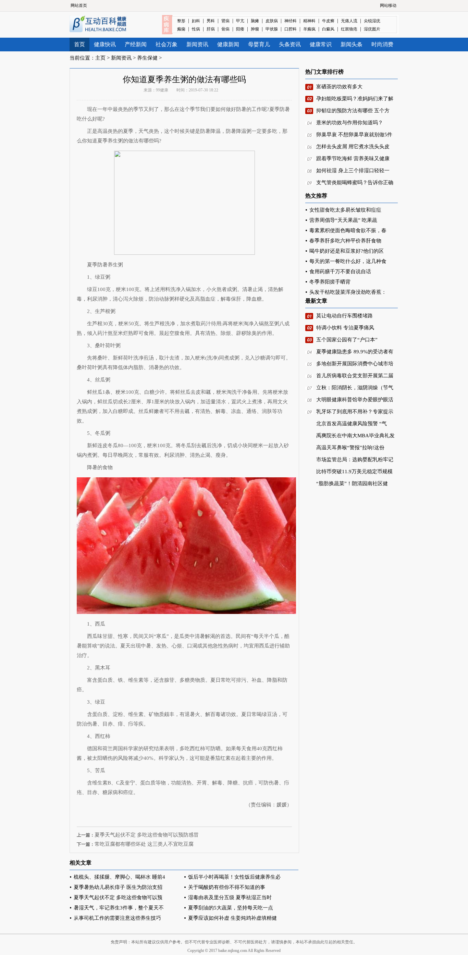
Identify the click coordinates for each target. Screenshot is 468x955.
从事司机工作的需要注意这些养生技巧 (117, 918)
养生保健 (147, 58)
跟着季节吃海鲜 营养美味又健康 (353, 158)
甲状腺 (272, 29)
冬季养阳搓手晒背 (329, 282)
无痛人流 (349, 20)
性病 (196, 29)
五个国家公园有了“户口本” (347, 339)
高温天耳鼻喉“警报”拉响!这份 (350, 447)
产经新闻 (136, 44)
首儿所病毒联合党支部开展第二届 (354, 375)
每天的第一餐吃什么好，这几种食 (347, 261)
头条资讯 (290, 44)
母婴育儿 (259, 44)
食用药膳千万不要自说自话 (340, 271)
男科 (211, 20)
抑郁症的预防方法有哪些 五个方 (353, 110)
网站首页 (79, 5)
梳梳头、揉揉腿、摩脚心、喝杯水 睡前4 (119, 877)
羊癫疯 (309, 29)
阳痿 (240, 29)
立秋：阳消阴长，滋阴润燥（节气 (354, 387)
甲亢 (240, 20)
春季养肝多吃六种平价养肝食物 (345, 240)
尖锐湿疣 (372, 20)
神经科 (290, 20)
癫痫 (181, 29)
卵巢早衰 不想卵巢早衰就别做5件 (354, 134)
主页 (100, 58)
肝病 (211, 29)
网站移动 (388, 5)
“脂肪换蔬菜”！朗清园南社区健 (352, 483)
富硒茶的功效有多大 (339, 86)
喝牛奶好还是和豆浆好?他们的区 (346, 251)
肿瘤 (255, 29)
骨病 (225, 29)
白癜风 (328, 29)
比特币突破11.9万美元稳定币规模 (354, 471)
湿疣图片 (372, 29)
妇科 (196, 20)
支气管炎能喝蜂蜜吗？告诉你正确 (354, 182)
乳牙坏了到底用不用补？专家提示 (354, 411)
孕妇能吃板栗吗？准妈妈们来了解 (354, 98)
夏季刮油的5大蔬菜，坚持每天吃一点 (230, 907)
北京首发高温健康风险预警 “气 (351, 423)
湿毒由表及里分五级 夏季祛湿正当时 (230, 897)
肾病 (225, 20)
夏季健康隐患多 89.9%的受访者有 (354, 351)
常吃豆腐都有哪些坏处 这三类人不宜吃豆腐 (144, 844)
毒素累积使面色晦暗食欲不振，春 (347, 230)
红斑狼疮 (349, 29)
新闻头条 (351, 44)
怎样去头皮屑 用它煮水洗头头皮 (353, 146)
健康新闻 (228, 44)
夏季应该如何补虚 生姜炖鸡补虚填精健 (232, 918)
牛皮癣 (328, 20)
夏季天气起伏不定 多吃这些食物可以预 (118, 897)
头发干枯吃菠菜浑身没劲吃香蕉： (347, 292)
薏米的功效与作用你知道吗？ (349, 122)
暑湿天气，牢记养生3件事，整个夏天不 (119, 907)
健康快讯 (105, 44)
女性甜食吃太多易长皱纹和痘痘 (345, 210)
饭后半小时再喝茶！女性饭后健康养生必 (234, 877)
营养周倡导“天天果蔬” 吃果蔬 (343, 220)
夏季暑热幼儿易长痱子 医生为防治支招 (118, 887)
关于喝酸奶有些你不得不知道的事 (226, 887)
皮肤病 (272, 20)
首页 (79, 44)
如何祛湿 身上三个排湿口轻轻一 (353, 170)
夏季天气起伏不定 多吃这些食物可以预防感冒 (147, 835)
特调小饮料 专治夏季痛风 (345, 327)
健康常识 (321, 44)
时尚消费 (382, 44)
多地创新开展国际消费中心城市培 (354, 363)
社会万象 (166, 44)
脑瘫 (255, 20)
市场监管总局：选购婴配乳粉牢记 (354, 459)
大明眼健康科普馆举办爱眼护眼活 (354, 399)
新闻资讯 (197, 44)
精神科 (309, 20)
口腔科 (290, 29)
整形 (181, 20)
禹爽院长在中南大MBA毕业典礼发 (355, 435)
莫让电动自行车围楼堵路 (344, 315)
